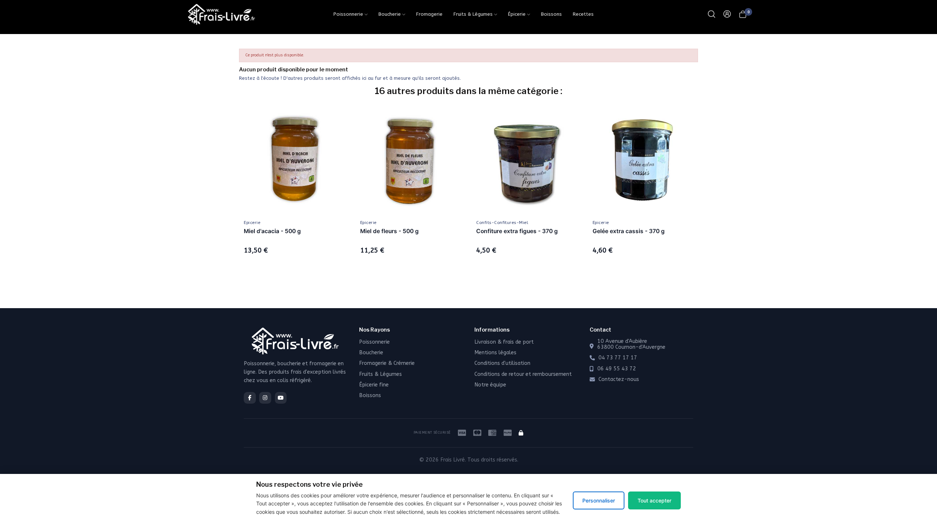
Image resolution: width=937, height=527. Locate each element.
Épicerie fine (374, 385)
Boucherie (371, 353)
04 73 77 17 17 (617, 358)
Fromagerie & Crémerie (387, 363)
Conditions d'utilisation (502, 363)
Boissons (370, 395)
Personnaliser (598, 500)
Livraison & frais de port (504, 342)
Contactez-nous (618, 379)
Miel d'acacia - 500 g (272, 231)
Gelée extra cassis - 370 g (629, 231)
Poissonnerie (374, 342)
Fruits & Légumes (380, 374)
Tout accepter (654, 500)
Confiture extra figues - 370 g (517, 231)
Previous (228, 190)
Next (708, 190)
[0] (743, 14)
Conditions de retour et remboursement (523, 374)
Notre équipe (490, 385)
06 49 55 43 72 (616, 369)
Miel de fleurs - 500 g (389, 231)
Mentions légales (495, 353)
